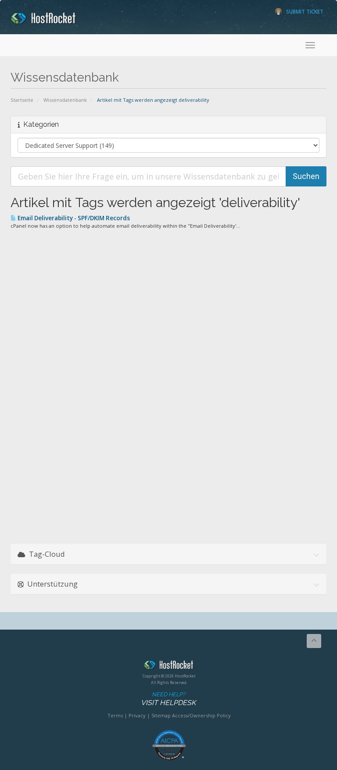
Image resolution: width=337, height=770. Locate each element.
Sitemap (161, 715)
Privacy (137, 715)
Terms (115, 715)
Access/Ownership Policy (201, 715)
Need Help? (168, 699)
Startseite (22, 100)
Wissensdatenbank (65, 100)
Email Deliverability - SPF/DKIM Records (73, 218)
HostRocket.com (169, 666)
